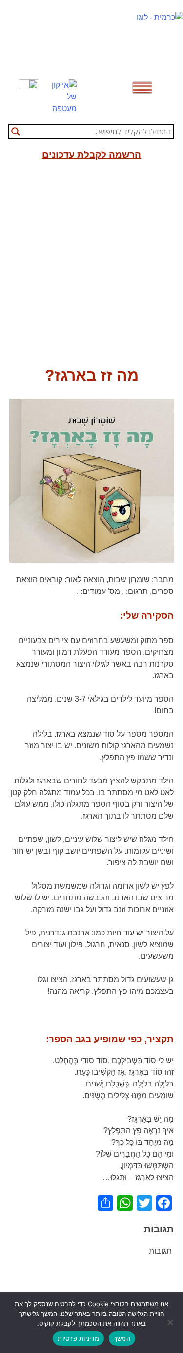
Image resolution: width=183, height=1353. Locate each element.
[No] (171, 1322)
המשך (122, 1338)
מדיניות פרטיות (78, 1338)
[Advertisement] (91, 267)
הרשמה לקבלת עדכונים (91, 155)
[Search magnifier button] (15, 131)
